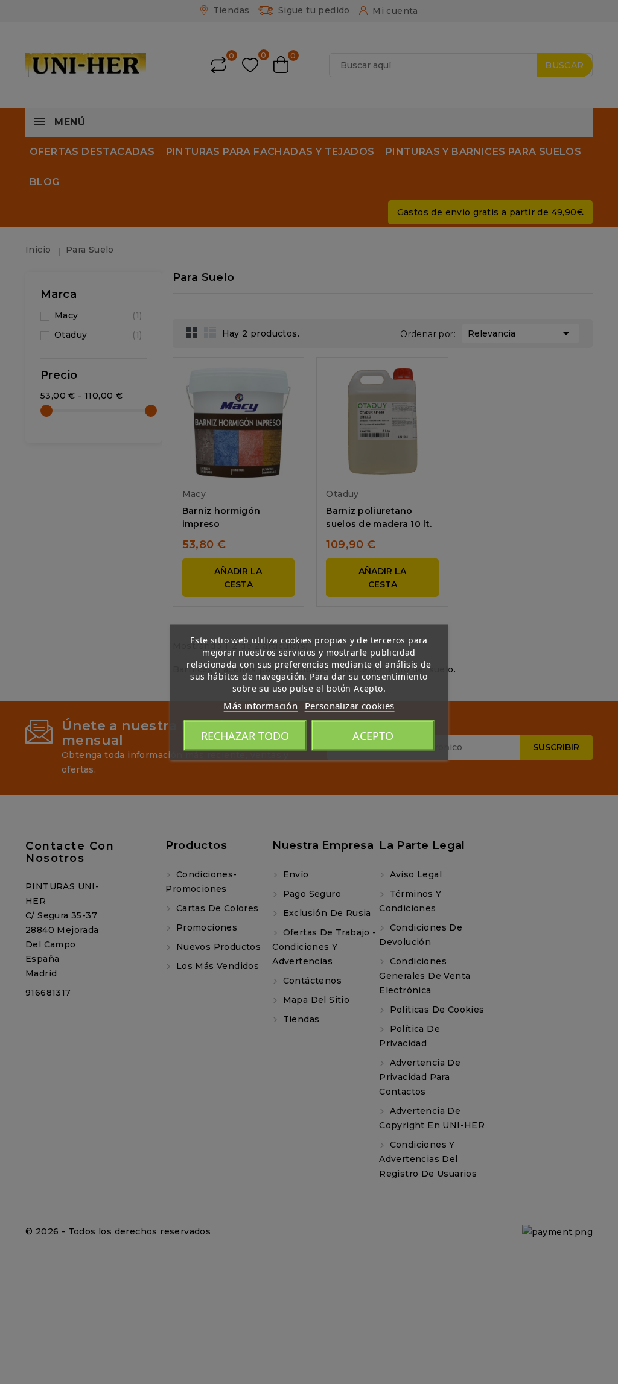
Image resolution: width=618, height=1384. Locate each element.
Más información (260, 705)
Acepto (372, 735)
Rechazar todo (245, 735)
